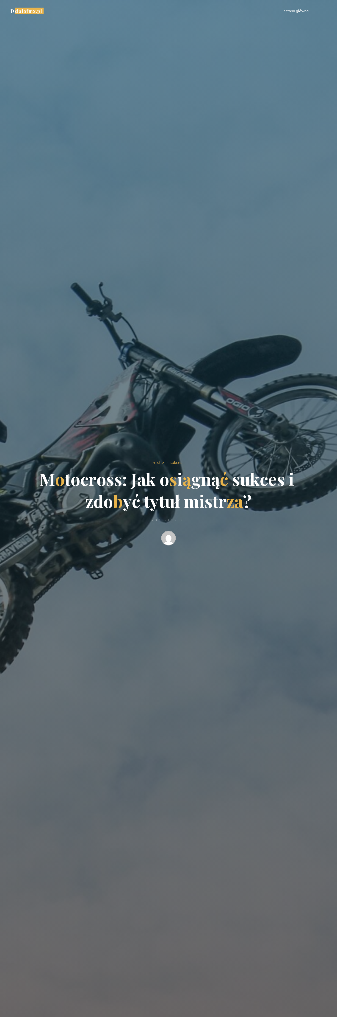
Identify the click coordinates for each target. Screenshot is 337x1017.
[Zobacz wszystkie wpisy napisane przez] (168, 539)
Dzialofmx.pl (26, 11)
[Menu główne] (324, 11)
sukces (176, 462)
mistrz (158, 462)
